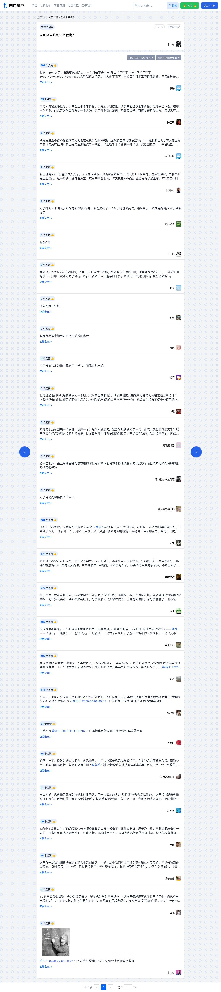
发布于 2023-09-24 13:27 (56, 961)
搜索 (174, 5)
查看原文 (172, 26)
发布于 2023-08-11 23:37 (68, 731)
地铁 (174, 629)
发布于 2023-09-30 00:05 (89, 701)
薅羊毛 (96, 765)
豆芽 (98, 527)
